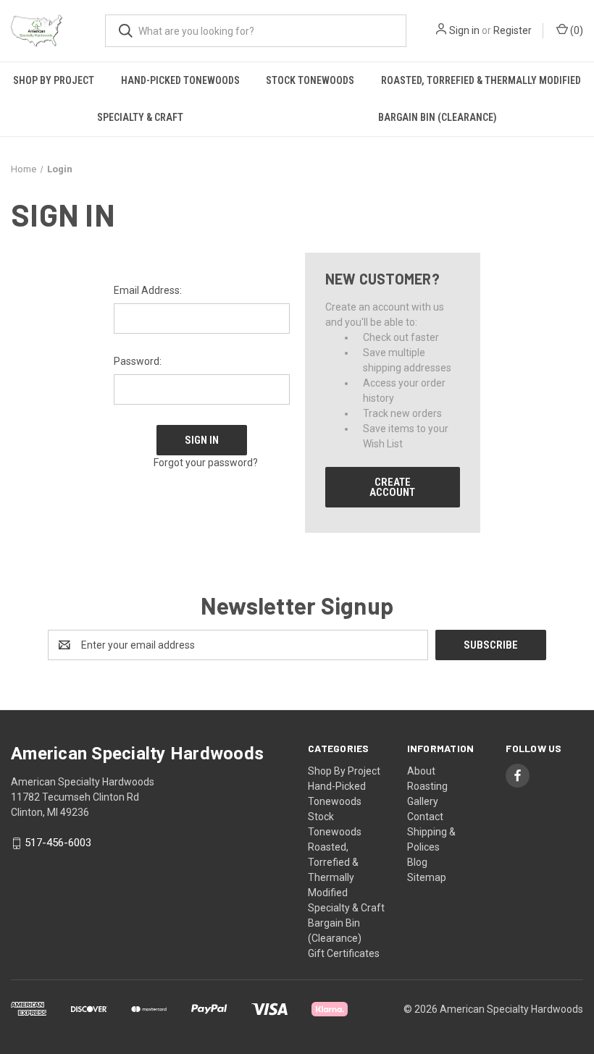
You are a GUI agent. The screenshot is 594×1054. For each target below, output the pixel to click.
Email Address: (148, 290)
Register (512, 30)
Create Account (392, 487)
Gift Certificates (344, 953)
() (575, 30)
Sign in (464, 30)
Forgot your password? (206, 462)
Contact (425, 816)
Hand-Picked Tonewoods (180, 80)
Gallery (422, 801)
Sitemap (426, 877)
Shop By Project (53, 80)
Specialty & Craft (140, 117)
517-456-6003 (58, 843)
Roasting (427, 786)
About (421, 771)
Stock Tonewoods (310, 80)
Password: (138, 361)
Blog (417, 862)
